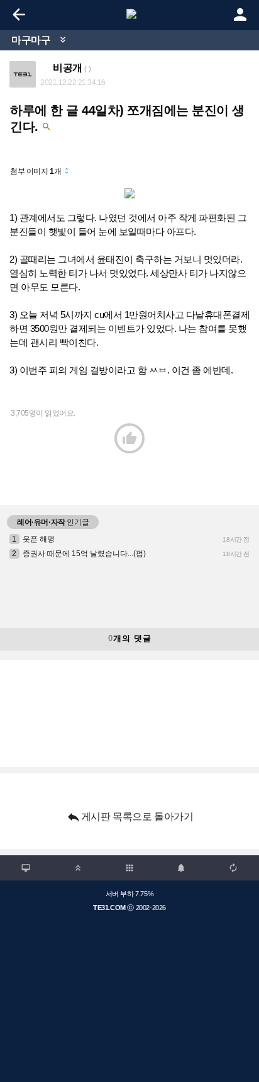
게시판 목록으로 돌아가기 (130, 816)
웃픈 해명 (39, 539)
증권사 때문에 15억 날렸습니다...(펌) (84, 553)
